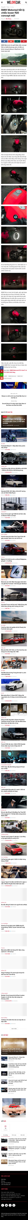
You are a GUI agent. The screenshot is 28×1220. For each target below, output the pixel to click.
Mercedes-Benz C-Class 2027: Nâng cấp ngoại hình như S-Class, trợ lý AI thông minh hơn (13, 697)
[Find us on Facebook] (2, 1205)
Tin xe (8, 7)
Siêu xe (3, 647)
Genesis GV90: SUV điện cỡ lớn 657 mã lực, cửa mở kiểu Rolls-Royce (13, 492)
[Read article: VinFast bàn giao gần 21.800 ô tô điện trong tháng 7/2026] (14, 849)
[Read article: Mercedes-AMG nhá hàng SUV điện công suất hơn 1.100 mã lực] (14, 940)
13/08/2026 (14, 863)
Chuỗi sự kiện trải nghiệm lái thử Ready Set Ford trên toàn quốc (13, 628)
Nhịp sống (4, 534)
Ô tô (2, 489)
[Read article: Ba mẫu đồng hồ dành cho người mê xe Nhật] (14, 894)
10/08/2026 (13, 976)
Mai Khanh (7, 540)
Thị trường (4, 857)
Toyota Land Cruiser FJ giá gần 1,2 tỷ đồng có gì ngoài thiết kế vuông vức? (13, 837)
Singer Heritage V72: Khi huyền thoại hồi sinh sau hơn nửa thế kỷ (12, 973)
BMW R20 (20, 376)
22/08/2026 (13, 495)
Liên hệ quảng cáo (5, 1184)
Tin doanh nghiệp (6, 764)
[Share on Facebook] (4, 41)
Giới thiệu (3, 1179)
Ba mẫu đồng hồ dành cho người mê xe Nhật (14, 904)
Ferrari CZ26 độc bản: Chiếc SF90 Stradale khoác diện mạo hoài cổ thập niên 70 (13, 745)
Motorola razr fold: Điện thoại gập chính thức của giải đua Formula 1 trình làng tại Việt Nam (14, 582)
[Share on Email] (11, 41)
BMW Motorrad (12, 376)
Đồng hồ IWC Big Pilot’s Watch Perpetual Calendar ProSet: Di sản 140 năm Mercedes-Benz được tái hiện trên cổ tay (13, 721)
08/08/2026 (13, 1023)
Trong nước (4, 834)
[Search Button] (26, 2)
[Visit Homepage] (14, 2)
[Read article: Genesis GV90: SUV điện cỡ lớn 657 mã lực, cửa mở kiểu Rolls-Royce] (14, 481)
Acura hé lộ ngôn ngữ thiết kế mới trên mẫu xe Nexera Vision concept (13, 514)
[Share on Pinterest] (24, 41)
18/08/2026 (14, 676)
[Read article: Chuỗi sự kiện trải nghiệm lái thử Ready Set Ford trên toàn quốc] (14, 617)
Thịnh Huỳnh (8, 676)
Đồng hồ (3, 717)
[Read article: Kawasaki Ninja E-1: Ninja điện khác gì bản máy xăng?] (14, 435)
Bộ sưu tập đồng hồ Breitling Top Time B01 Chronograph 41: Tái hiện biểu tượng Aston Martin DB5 (13, 813)
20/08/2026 (15, 563)
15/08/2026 (14, 793)
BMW (5, 376)
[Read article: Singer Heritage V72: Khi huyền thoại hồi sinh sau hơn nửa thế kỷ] (14, 962)
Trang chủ (3, 7)
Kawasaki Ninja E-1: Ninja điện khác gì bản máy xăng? (13, 446)
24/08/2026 (17, 425)
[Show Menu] (2, 2)
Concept (3, 511)
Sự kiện (3, 625)
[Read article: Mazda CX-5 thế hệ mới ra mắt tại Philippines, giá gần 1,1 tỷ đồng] (14, 549)
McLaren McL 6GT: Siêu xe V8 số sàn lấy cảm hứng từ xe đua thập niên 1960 (14, 650)
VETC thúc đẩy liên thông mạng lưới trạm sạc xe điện (13, 767)
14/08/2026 (15, 840)
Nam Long (7, 495)
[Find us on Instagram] (10, 1205)
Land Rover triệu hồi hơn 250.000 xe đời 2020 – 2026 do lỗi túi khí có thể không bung (14, 469)
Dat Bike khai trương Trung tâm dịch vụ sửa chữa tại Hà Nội (13, 673)
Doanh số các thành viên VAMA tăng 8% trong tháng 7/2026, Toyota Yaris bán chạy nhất (13, 927)
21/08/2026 (14, 517)
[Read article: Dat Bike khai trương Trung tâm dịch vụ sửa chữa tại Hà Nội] (14, 662)
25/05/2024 (16, 18)
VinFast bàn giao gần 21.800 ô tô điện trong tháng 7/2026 (13, 860)
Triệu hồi (4, 466)
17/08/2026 (14, 747)
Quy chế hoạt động (6, 1183)
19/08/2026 (13, 608)
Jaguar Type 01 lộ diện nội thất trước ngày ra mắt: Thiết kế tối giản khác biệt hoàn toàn (14, 882)
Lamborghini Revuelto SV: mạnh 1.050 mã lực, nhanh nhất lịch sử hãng (13, 790)
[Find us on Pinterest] (13, 1205)
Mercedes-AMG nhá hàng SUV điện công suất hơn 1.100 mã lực (12, 951)
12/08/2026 (15, 885)
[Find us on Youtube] (6, 1205)
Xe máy (12, 7)
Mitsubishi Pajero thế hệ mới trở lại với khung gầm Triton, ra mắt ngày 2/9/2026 (14, 421)
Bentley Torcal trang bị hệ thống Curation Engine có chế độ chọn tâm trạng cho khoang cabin (12, 997)
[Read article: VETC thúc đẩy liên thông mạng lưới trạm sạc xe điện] (14, 756)
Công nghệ (4, 993)
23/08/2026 (15, 472)
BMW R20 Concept (6, 378)
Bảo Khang (8, 18)
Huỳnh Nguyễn (10, 425)
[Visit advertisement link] (14, 385)
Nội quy (3, 1181)
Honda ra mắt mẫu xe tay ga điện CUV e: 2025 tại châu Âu (17, 1154)
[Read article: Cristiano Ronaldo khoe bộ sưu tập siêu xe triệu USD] (14, 1009)
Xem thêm (14, 1028)
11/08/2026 (14, 953)
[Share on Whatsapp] (17, 41)
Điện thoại (4, 579)
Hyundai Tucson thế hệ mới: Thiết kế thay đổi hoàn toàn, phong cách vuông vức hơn (14, 605)
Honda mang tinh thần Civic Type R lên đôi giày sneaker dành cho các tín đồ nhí (13, 537)
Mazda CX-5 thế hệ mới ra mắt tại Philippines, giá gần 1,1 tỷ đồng (14, 560)
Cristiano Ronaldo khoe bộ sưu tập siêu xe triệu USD (13, 1020)
